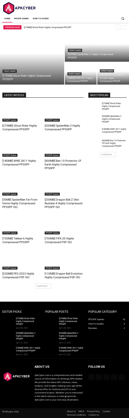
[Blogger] (91, 377)
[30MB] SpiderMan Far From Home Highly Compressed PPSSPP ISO (19, 203)
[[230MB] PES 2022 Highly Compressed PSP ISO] (21, 260)
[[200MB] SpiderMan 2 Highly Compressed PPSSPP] (97, 47)
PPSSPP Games (10, 71)
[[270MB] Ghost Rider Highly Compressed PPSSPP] (32, 58)
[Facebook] (99, 377)
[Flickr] (106, 377)
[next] (123, 27)
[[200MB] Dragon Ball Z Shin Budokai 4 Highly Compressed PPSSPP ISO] (64, 186)
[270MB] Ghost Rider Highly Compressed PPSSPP (47, 27)
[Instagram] (114, 377)
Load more (42, 285)
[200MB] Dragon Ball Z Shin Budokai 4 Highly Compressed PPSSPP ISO (63, 203)
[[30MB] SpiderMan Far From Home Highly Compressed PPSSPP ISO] (21, 186)
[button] (123, 19)
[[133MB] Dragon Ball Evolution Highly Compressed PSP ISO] (64, 260)
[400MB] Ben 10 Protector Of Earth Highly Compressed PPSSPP (63, 164)
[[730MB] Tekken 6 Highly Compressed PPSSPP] (21, 224)
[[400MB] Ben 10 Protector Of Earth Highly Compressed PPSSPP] (113, 73)
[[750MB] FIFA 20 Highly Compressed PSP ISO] (64, 224)
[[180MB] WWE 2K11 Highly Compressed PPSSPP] (21, 147)
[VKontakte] (121, 377)
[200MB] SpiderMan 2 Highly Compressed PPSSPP (111, 119)
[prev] (118, 27)
